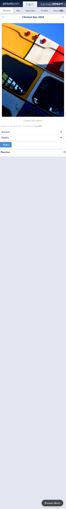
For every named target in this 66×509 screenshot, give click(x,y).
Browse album (52, 503)
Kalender (30, 10)
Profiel (44, 10)
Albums (7, 10)
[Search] (61, 10)
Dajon (30, 4)
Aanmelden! (49, 4)
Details (5, 137)
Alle (18, 10)
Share (6, 144)
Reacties (5, 152)
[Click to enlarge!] (33, 70)
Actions (5, 132)
